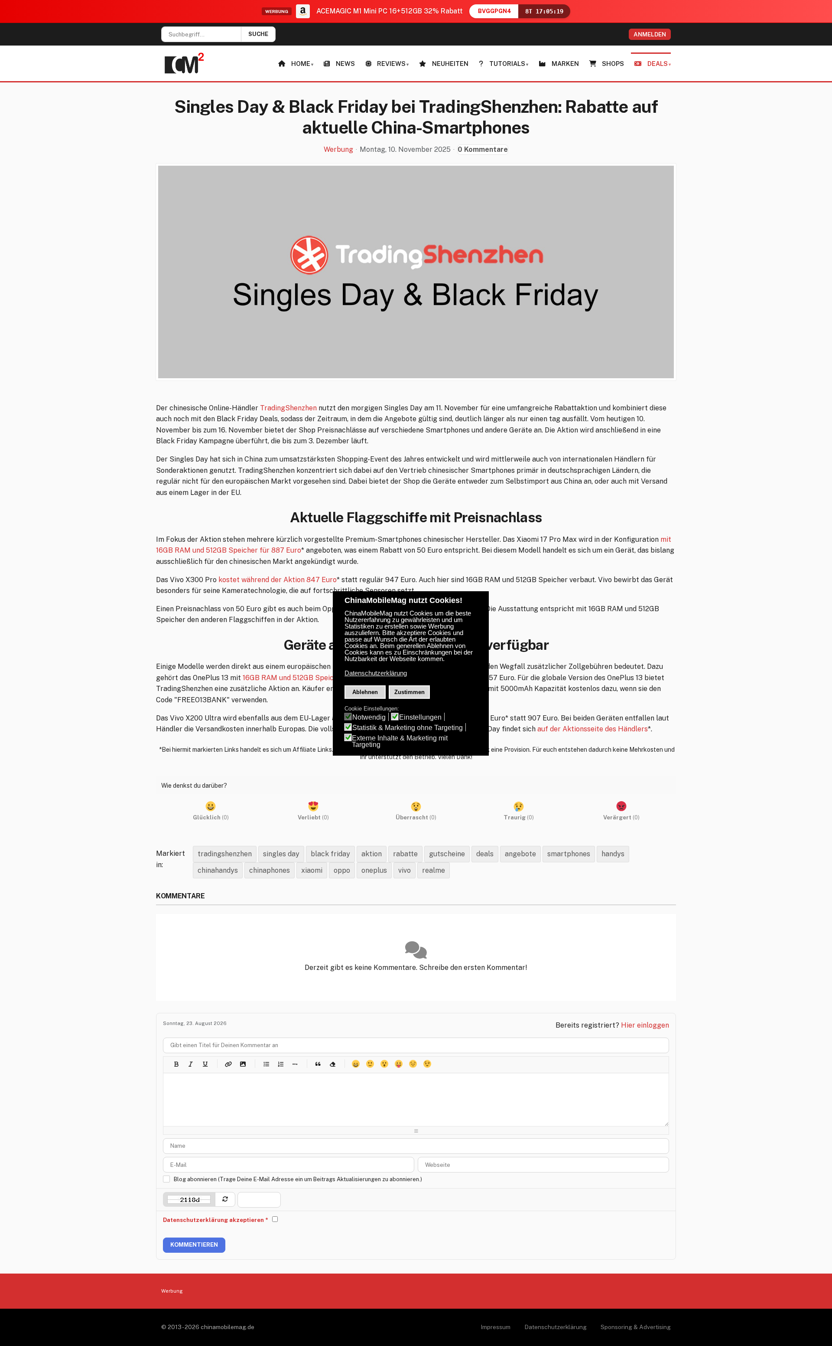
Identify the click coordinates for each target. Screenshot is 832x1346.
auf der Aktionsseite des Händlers (592, 729)
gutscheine (447, 854)
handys (612, 854)
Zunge (398, 1063)
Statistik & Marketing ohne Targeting (407, 727)
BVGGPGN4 (494, 11)
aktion (371, 854)
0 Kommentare (483, 149)
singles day (281, 854)
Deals (657, 63)
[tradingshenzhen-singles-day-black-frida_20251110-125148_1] (416, 272)
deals (485, 854)
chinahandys (218, 870)
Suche (258, 34)
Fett (176, 1063)
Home (300, 63)
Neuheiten (450, 63)
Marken (565, 63)
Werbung (338, 149)
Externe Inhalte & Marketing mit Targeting (400, 741)
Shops (613, 63)
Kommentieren (194, 1244)
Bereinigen (332, 1063)
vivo (404, 870)
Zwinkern (427, 1063)
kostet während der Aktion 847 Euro (277, 580)
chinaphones (269, 870)
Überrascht (384, 1063)
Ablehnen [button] (365, 692)
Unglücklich (412, 1063)
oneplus (374, 870)
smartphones (568, 854)
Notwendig (369, 717)
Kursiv (190, 1063)
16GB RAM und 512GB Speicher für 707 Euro (315, 678)
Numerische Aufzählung (280, 1063)
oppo (342, 870)
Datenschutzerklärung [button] (375, 673)
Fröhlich (355, 1063)
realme (433, 870)
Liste (294, 1063)
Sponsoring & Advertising (636, 1326)
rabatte (405, 854)
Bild (242, 1063)
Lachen (369, 1063)
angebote (520, 854)
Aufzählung (265, 1063)
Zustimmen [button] (409, 692)
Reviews (391, 63)
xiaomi (311, 870)
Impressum (495, 1326)
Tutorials (507, 63)
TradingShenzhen (288, 408)
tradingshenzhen (225, 854)
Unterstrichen (204, 1063)
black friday (330, 854)
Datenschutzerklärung (555, 1326)
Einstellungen (420, 717)
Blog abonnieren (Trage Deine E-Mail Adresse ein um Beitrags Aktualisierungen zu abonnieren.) (298, 1179)
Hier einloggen (645, 1025)
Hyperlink (228, 1063)
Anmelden (650, 34)
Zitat (317, 1063)
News (345, 63)
